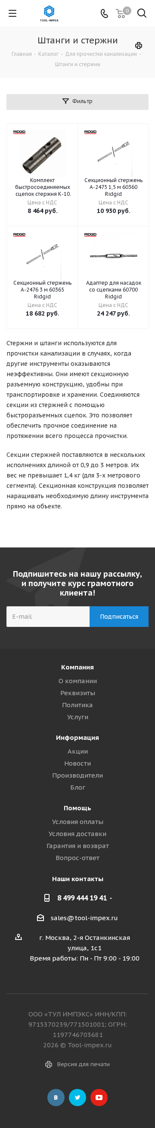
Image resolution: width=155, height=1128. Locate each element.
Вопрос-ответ (77, 858)
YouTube (99, 1097)
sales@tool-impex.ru (84, 918)
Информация (77, 737)
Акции (78, 751)
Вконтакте (56, 1097)
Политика (77, 705)
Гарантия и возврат (77, 846)
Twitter (77, 1097)
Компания (77, 667)
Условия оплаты (77, 822)
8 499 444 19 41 (82, 898)
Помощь (77, 808)
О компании (78, 681)
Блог (77, 787)
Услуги (77, 717)
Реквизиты (77, 693)
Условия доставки (77, 834)
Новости (77, 763)
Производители (77, 775)
